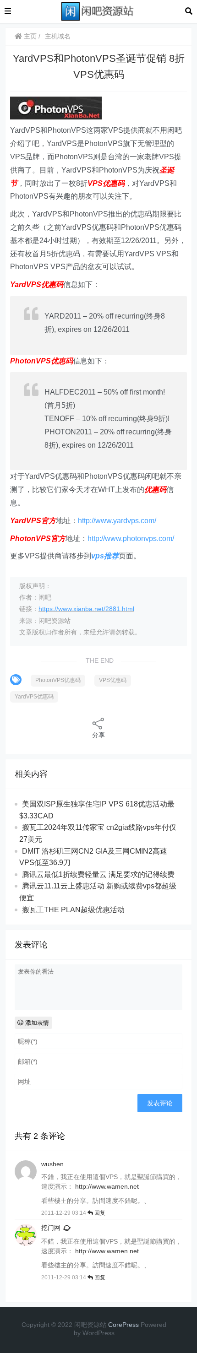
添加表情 (36, 1022)
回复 (99, 1213)
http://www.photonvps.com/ (131, 538)
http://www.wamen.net (107, 1186)
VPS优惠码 (112, 680)
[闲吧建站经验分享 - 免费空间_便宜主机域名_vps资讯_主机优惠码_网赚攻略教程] (98, 11)
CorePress (123, 1324)
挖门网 (50, 1227)
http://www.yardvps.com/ (117, 521)
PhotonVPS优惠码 (58, 680)
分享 (98, 735)
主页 (29, 36)
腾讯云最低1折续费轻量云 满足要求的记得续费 (98, 874)
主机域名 (58, 36)
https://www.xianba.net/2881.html (86, 608)
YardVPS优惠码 (34, 696)
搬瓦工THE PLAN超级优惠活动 (73, 910)
